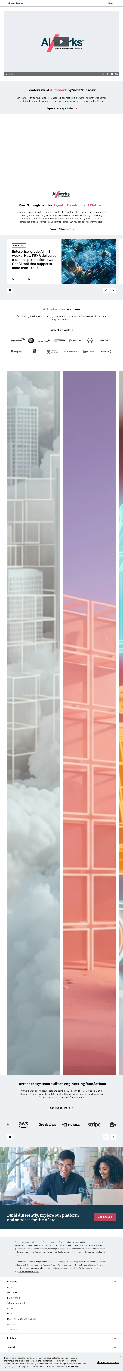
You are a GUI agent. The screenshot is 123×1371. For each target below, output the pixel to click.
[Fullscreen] (116, 74)
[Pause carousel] (9, 290)
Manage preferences (108, 1362)
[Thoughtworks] (15, 3)
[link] (61, 108)
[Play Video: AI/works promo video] (61, 41)
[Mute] (107, 74)
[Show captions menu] (102, 74)
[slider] (57, 74)
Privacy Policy (72, 1366)
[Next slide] (113, 290)
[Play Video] (6, 74)
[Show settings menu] (112, 74)
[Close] (120, 1356)
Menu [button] (110, 3)
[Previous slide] (106, 290)
